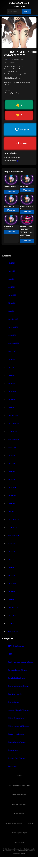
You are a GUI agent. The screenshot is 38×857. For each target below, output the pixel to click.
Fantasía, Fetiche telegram (16, 678)
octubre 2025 (12, 335)
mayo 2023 (11, 567)
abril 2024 (11, 479)
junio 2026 (11, 271)
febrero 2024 (12, 495)
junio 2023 (11, 559)
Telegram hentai (13, 750)
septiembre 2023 (13, 535)
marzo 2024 (12, 487)
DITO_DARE (24, 186)
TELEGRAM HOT (19, 3)
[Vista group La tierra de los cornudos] (11, 224)
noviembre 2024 (13, 423)
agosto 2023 (12, 543)
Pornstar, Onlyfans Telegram (17, 742)
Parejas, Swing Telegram (16, 734)
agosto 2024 (12, 447)
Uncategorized (12, 766)
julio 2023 (11, 551)
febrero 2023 (12, 591)
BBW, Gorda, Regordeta (16, 646)
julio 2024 (11, 455)
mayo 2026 (11, 279)
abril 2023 (11, 575)
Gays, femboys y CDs (15, 694)
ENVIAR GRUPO (19, 6)
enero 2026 (11, 311)
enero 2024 (11, 503)
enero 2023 (11, 599)
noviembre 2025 (13, 327)
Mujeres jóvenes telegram (16, 718)
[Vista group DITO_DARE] (27, 184)
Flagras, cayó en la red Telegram (18, 686)
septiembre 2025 (13, 343)
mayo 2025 (11, 375)
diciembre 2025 (13, 319)
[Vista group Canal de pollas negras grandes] (27, 204)
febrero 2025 (12, 399)
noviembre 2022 (13, 615)
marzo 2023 (12, 583)
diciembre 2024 (13, 415)
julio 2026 (11, 263)
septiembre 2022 (13, 631)
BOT (10, 654)
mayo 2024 (11, 471)
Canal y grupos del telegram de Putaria (20, 662)
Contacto (30, 823)
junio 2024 (11, 463)
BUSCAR (26, 11)
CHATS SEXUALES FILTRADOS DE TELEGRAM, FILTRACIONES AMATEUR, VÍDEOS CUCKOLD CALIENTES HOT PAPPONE (26, 232)
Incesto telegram (13, 702)
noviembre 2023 (13, 519)
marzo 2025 (12, 391)
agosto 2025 (12, 351)
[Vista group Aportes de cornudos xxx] (11, 184)
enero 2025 (11, 407)
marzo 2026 (12, 295)
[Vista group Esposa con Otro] (11, 204)
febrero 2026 (12, 303)
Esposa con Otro (9, 206)
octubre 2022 (12, 623)
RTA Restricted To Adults (19, 853)
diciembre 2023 (13, 511)
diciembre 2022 (13, 607)
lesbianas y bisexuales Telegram (18, 710)
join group (12, 191)
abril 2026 (11, 287)
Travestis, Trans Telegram (16, 758)
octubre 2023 (12, 527)
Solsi (8, 59)
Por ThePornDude (19, 842)
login (17, 161)
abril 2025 (11, 383)
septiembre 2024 (13, 439)
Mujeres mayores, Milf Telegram (18, 726)
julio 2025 (11, 359)
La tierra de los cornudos (8, 227)
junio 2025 (11, 367)
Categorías (19, 775)
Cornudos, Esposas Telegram (13, 93)
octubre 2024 (12, 431)
